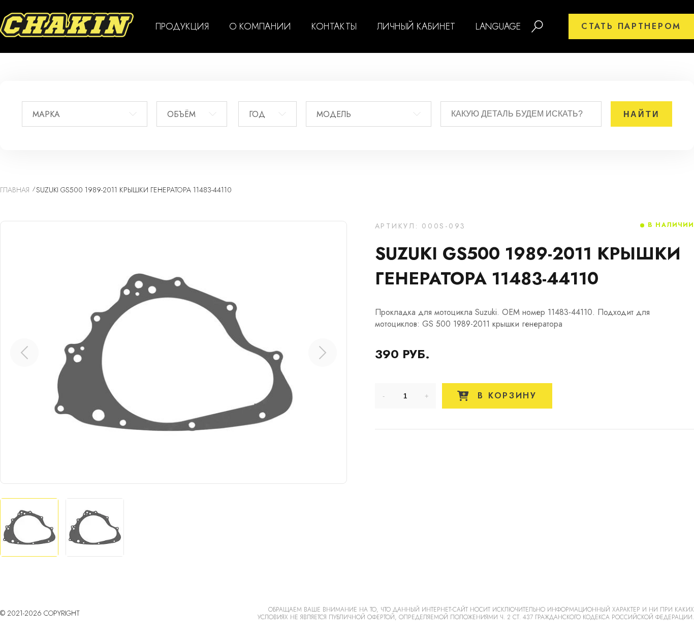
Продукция (182, 26)
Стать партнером (631, 26)
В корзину (505, 395)
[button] (322, 352)
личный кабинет (416, 26)
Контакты (334, 26)
